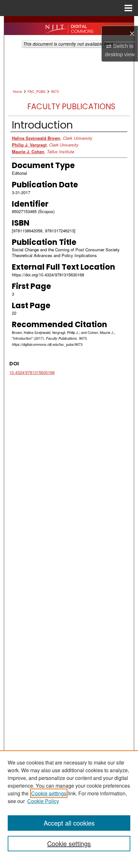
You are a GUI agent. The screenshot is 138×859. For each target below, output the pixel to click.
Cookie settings (48, 793)
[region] (69, 804)
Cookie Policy (43, 801)
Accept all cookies (69, 823)
